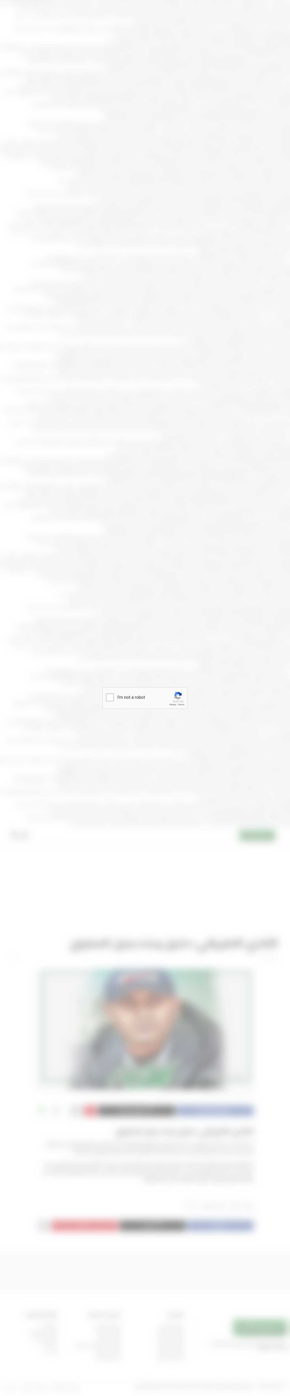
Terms (181, 704)
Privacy (172, 704)
